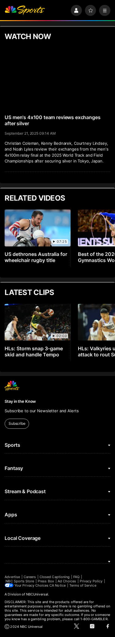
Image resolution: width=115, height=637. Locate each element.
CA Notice (57, 585)
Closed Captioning (55, 577)
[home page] (25, 10)
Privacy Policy (91, 581)
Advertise (12, 577)
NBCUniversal (37, 594)
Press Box (46, 581)
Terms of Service (82, 585)
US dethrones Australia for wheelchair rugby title (36, 257)
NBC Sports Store (20, 581)
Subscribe (17, 423)
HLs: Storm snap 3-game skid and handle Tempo (34, 351)
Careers (30, 577)
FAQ (76, 577)
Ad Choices (67, 581)
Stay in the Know (20, 401)
